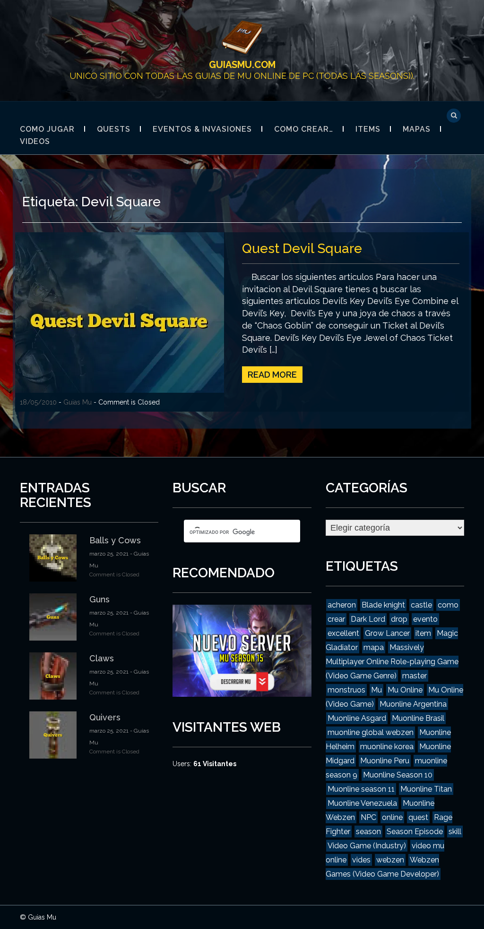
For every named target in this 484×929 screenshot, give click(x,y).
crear (336, 619)
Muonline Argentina (413, 704)
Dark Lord (368, 619)
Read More (272, 375)
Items (367, 129)
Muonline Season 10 (397, 774)
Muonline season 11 (361, 789)
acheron (342, 604)
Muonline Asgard (357, 718)
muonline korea (387, 746)
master (414, 675)
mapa (373, 647)
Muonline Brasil (418, 718)
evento (425, 619)
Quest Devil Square (302, 248)
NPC (368, 817)
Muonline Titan (426, 789)
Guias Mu (77, 402)
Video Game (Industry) (367, 845)
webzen (390, 859)
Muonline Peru (384, 760)
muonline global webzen (371, 732)
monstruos (346, 689)
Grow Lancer (387, 633)
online (392, 817)
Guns (99, 599)
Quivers (105, 717)
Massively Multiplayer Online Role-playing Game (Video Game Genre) (392, 661)
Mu (376, 689)
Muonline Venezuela (362, 803)
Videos (35, 141)
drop (399, 619)
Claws (101, 658)
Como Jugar (47, 129)
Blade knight (383, 604)
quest (418, 817)
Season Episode (415, 831)
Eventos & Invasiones (202, 129)
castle (421, 604)
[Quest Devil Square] (119, 321)
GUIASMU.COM (242, 64)
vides (361, 859)
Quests (113, 129)
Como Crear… (303, 129)
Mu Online (405, 689)
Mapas (417, 129)
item (423, 633)
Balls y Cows (115, 540)
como (448, 604)
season (368, 831)
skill (455, 831)
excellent (343, 633)
